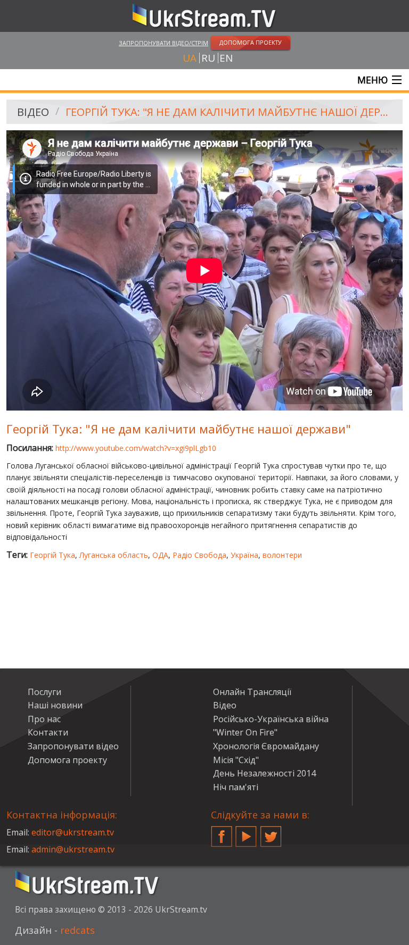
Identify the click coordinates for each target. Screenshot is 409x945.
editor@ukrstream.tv (72, 832)
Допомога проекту (67, 760)
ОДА (160, 555)
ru (208, 58)
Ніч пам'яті (235, 787)
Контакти (48, 732)
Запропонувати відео (73, 746)
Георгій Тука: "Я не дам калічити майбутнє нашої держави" (230, 112)
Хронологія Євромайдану (266, 746)
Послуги (44, 692)
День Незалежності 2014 (264, 773)
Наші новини (55, 705)
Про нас (44, 719)
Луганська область (113, 555)
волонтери (282, 555)
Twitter (271, 832)
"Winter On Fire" (245, 732)
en (226, 58)
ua (190, 58)
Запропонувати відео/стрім (163, 43)
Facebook (221, 832)
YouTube (246, 832)
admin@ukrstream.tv (72, 849)
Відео (33, 112)
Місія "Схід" (236, 760)
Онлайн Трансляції (252, 692)
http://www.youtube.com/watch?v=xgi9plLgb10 (135, 448)
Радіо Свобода (199, 555)
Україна (244, 555)
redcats (77, 930)
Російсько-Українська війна (271, 719)
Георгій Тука (52, 555)
